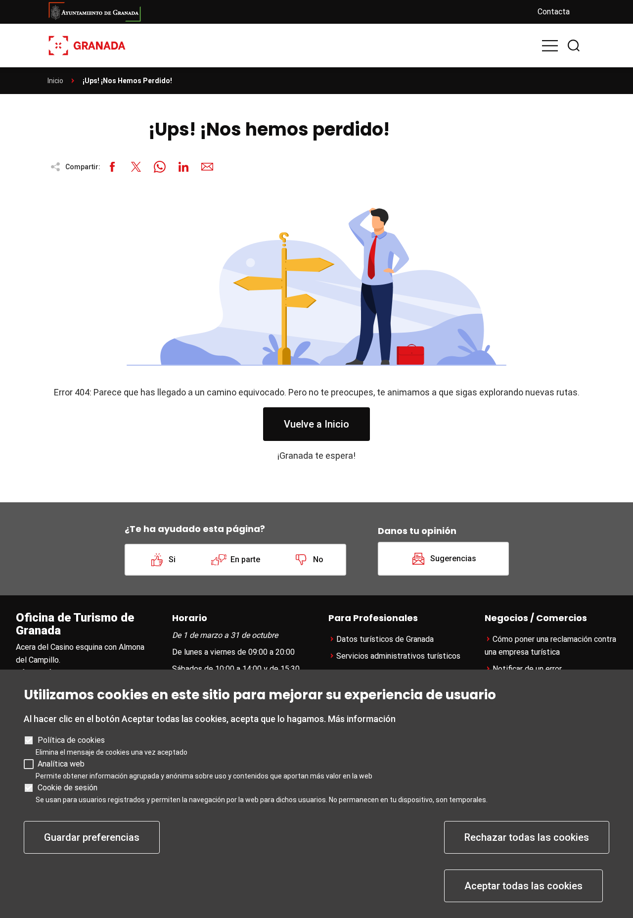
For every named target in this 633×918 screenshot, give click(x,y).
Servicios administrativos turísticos (398, 656)
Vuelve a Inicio (316, 424)
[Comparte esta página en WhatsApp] (160, 167)
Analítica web (61, 764)
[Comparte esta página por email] (207, 167)
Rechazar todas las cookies (526, 837)
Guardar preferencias (91, 837)
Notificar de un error (527, 669)
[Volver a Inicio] (87, 45)
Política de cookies (71, 740)
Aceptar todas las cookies (523, 886)
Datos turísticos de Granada (385, 639)
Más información (362, 719)
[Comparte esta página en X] (136, 167)
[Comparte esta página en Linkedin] (183, 167)
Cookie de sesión (67, 787)
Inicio (55, 81)
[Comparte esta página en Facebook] (112, 167)
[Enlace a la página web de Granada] (284, 12)
